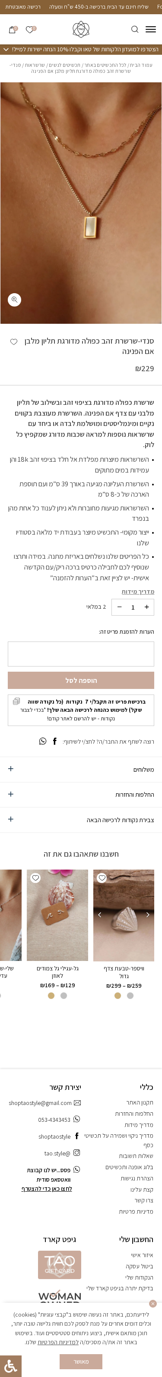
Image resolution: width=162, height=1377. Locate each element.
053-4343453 (54, 1120)
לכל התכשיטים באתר (105, 65)
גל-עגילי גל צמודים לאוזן (58, 972)
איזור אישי (142, 1255)
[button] (14, 342)
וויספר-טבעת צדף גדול (124, 972)
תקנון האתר (139, 1102)
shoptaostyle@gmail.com (40, 1103)
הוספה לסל (81, 680)
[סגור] (153, 1304)
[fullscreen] (15, 300)
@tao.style (57, 1153)
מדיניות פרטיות (136, 1211)
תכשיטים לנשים (64, 65)
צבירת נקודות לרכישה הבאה (120, 819)
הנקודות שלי (139, 1277)
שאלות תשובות (136, 1156)
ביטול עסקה (139, 1266)
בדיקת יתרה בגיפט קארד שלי (119, 1288)
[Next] (99, 915)
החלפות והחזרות (134, 794)
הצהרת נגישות (137, 1178)
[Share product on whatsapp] (42, 741)
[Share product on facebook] (55, 741)
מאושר (81, 1361)
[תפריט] (151, 29)
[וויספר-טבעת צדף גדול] (123, 915)
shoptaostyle (54, 1136)
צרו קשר (143, 1200)
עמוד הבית (141, 65)
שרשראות (35, 65)
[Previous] (148, 915)
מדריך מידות (138, 591)
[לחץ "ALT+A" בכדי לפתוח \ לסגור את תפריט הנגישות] (11, 1366)
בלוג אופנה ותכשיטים (129, 1167)
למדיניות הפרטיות (58, 1342)
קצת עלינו (141, 1189)
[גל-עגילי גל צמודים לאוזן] (57, 915)
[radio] (130, 996)
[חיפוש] (135, 29)
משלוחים (143, 769)
